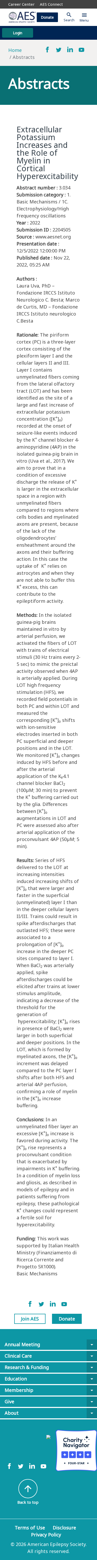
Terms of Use (30, 1527)
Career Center (21, 4)
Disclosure (64, 1527)
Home (15, 50)
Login (17, 32)
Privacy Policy (46, 1534)
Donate (47, 17)
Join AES (30, 1319)
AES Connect (51, 4)
